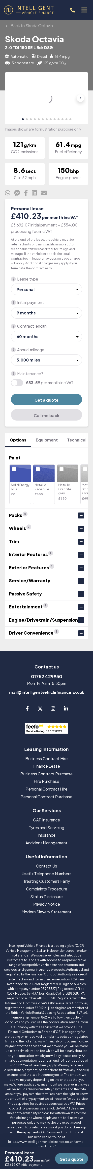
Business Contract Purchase (46, 773)
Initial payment (30, 302)
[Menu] (84, 10)
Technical (76, 439)
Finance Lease (46, 766)
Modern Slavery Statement (46, 911)
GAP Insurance (46, 819)
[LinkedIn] (66, 709)
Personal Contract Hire (46, 789)
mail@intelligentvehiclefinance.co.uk (46, 692)
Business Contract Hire (46, 758)
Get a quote (46, 400)
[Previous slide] (12, 98)
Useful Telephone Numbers (46, 873)
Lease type (27, 279)
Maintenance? (30, 373)
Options (18, 439)
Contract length (32, 326)
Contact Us (46, 866)
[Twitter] (40, 709)
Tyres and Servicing (46, 827)
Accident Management (46, 842)
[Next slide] (80, 98)
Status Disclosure (46, 896)
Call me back (46, 415)
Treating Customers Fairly (46, 881)
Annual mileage (30, 349)
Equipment (47, 439)
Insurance (47, 835)
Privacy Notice (46, 904)
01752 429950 (46, 676)
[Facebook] (27, 709)
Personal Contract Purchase (46, 796)
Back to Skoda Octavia (31, 25)
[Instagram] (53, 709)
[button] (23, 119)
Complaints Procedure (46, 888)
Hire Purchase (46, 781)
